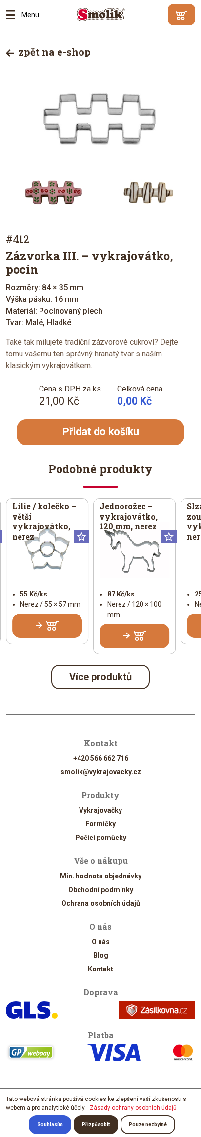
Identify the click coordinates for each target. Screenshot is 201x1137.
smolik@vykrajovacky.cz (100, 772)
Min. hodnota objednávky (100, 876)
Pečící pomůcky (100, 837)
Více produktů (100, 677)
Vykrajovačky (100, 810)
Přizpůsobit (96, 1124)
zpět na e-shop (53, 51)
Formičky (100, 824)
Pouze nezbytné (148, 1124)
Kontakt (100, 969)
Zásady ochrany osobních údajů (133, 1107)
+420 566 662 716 (100, 758)
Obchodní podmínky (100, 890)
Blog (100, 955)
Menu (13, 14)
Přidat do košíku (100, 432)
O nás (101, 942)
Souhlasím (50, 1124)
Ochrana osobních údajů (100, 903)
